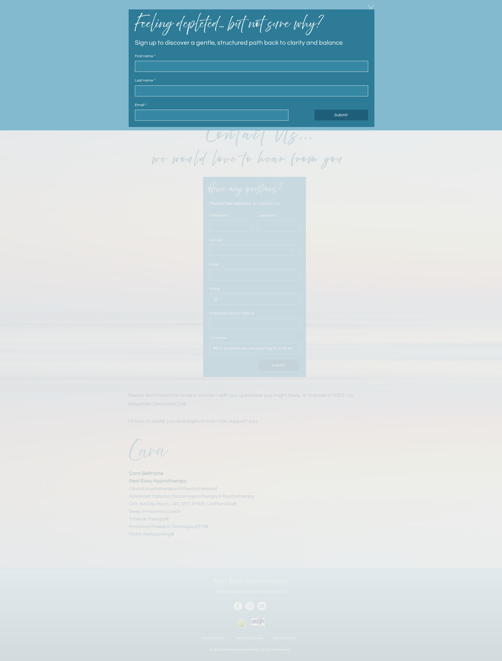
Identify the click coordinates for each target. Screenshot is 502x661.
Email (141, 105)
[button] (371, 8)
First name (145, 56)
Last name (145, 80)
